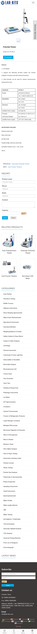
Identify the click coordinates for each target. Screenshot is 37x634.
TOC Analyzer (7, 533)
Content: (5, 200)
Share (5, 633)
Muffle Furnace (8, 303)
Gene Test (6, 383)
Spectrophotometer (9, 496)
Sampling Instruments (10, 486)
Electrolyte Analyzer (9, 364)
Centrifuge (6, 345)
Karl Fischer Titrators (15, 167)
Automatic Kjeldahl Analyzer (12, 528)
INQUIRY (9, 57)
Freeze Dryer (7, 374)
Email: (4, 193)
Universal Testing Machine (11, 538)
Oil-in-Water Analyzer (10, 449)
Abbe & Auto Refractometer (12, 317)
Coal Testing (7, 294)
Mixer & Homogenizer (10, 435)
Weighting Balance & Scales (12, 331)
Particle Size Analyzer (10, 472)
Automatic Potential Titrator (20, 164)
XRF (4, 510)
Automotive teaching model (12, 458)
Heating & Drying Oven (10, 388)
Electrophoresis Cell (9, 369)
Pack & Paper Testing (10, 453)
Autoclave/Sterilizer (9, 327)
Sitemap (18, 626)
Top (32, 633)
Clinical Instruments (9, 350)
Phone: (4, 186)
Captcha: (5, 210)
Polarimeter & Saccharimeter (12, 477)
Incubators (6, 406)
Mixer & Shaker (8, 439)
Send (5, 218)
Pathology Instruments (10, 392)
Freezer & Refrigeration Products (14, 416)
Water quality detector (10, 505)
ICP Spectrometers (9, 402)
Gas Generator (8, 378)
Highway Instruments (10, 308)
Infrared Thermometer (10, 411)
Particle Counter (8, 463)
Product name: (7, 179)
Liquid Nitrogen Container (11, 421)
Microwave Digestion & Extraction (14, 430)
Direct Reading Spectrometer (12, 313)
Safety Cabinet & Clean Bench (13, 336)
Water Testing (7, 514)
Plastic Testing (8, 467)
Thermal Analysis (8, 524)
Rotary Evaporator (9, 482)
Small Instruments (9, 491)
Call (14, 633)
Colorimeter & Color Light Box (13, 355)
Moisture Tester (8, 444)
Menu (23, 633)
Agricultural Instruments (11, 322)
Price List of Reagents (10, 543)
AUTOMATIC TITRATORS (11, 519)
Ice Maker (6, 397)
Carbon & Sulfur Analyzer (11, 341)
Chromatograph (8, 547)
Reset (13, 218)
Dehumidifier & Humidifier (11, 360)
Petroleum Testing (9, 299)
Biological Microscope (10, 425)
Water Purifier (7, 500)
